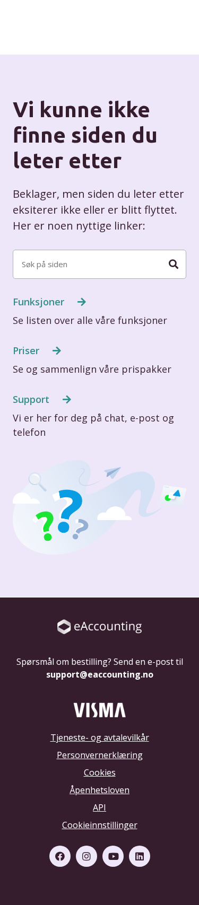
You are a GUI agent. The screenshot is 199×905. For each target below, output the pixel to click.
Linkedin (139, 856)
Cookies (100, 772)
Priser (27, 350)
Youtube (113, 856)
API (99, 807)
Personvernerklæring (100, 755)
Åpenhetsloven (99, 790)
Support (32, 399)
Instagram (86, 856)
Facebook (60, 856)
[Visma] (99, 708)
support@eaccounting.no (99, 674)
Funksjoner (40, 301)
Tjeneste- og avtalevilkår (99, 737)
